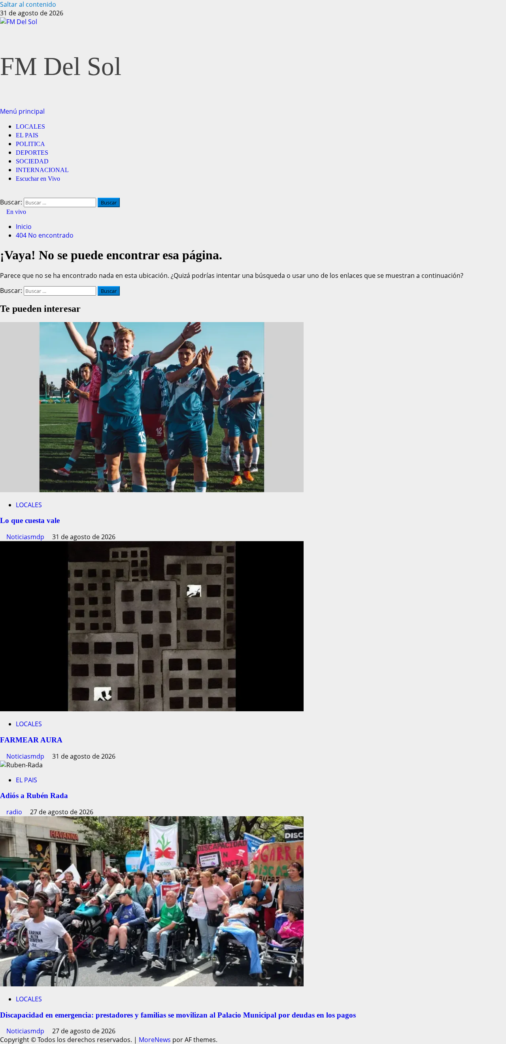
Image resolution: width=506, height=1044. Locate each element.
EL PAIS (27, 135)
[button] (22, 111)
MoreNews (155, 1039)
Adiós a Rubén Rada (34, 795)
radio (15, 812)
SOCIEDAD (32, 161)
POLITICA (30, 144)
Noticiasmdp (26, 536)
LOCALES (30, 126)
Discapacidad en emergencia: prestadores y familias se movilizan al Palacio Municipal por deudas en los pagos (178, 1015)
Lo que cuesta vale (30, 520)
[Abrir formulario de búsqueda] (2, 193)
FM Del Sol (60, 66)
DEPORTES (32, 152)
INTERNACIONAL (42, 170)
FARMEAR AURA (31, 740)
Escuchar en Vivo (38, 178)
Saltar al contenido (28, 4)
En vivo (15, 211)
